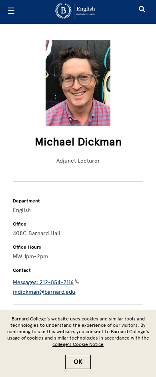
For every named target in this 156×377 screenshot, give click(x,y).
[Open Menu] (11, 12)
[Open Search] (142, 12)
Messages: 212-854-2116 (43, 282)
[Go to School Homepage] (75, 12)
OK (78, 362)
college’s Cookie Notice (78, 344)
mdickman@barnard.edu (44, 292)
